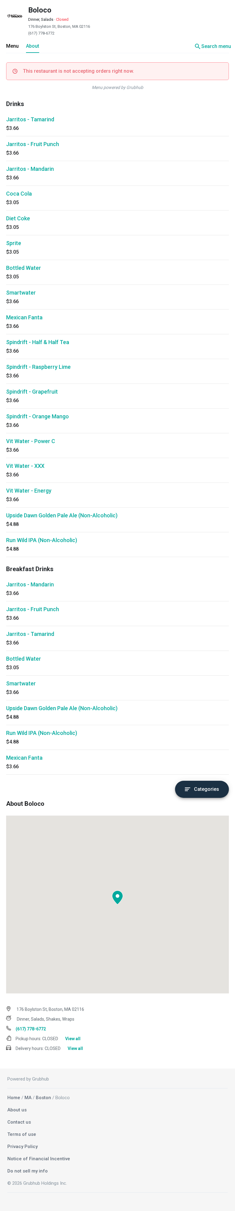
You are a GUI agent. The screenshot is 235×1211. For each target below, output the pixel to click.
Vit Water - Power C (30, 441)
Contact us (19, 1122)
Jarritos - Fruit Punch (32, 144)
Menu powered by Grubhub (117, 87)
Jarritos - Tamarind (30, 119)
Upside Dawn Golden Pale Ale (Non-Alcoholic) (62, 515)
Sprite (13, 243)
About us (17, 1110)
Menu (12, 46)
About (32, 46)
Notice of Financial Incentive (38, 1158)
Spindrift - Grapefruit (32, 391)
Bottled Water (23, 268)
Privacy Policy (22, 1146)
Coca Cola (19, 193)
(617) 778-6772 (41, 33)
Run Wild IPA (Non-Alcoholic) (41, 540)
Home (13, 1097)
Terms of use (21, 1134)
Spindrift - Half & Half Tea (37, 342)
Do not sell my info (27, 1171)
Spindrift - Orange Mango (37, 416)
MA (28, 1097)
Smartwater (21, 292)
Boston (43, 1097)
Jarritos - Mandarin (30, 169)
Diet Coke (18, 218)
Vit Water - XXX (25, 466)
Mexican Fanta (24, 317)
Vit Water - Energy (28, 490)
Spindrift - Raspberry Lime (38, 367)
